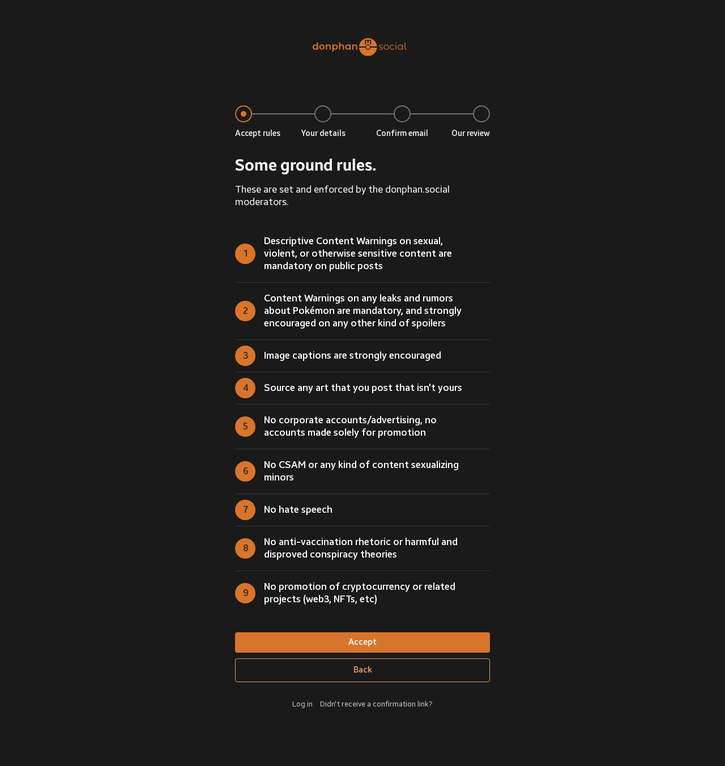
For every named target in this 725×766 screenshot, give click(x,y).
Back (362, 670)
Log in (302, 704)
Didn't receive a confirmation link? (376, 704)
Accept (362, 642)
